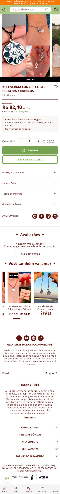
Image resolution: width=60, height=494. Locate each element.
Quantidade (9, 141)
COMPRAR (32, 150)
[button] (30, 124)
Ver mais (30, 417)
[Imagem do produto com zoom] (26, 45)
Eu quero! (51, 373)
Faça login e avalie (30, 254)
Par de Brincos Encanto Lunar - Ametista (45, 309)
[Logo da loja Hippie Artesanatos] (4, 9)
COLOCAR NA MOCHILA (30, 159)
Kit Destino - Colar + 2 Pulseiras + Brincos (19, 308)
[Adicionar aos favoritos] (56, 86)
